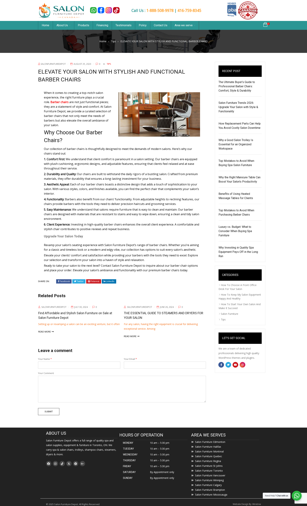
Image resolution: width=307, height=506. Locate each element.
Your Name (45, 359)
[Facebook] (48, 463)
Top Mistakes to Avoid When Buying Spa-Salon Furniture (236, 163)
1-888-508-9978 (160, 10)
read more (95, 336)
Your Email (130, 359)
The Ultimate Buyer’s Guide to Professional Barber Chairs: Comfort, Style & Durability (237, 86)
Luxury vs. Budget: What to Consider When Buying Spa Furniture (235, 231)
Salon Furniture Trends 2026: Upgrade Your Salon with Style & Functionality (238, 107)
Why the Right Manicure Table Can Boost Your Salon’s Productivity (239, 179)
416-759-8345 (189, 10)
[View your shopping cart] (265, 25)
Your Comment (46, 373)
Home (102, 41)
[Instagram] (55, 463)
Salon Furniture (229, 313)
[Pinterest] (75, 463)
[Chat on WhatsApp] (93, 10)
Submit (49, 411)
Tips (113, 41)
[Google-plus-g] (82, 463)
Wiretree (256, 504)
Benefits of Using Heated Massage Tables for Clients (236, 196)
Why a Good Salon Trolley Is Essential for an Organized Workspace (236, 144)
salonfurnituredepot (53, 63)
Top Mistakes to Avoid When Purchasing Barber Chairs (236, 212)
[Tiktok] (62, 463)
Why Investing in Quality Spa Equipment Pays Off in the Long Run (238, 252)
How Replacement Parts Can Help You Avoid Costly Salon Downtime (240, 126)
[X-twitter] (69, 463)
